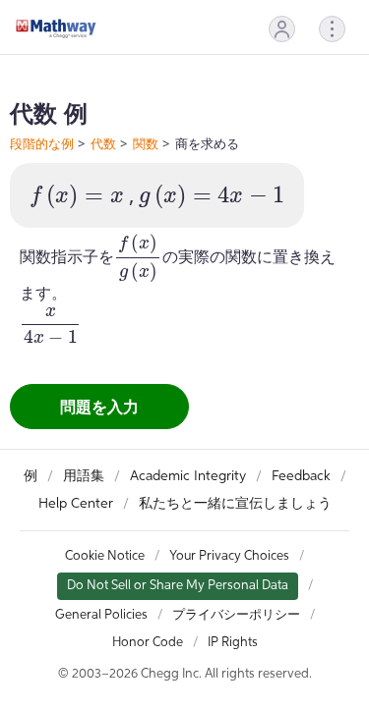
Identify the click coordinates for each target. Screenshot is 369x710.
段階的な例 (42, 143)
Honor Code (147, 642)
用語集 (83, 476)
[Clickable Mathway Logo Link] (56, 28)
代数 (103, 143)
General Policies (101, 615)
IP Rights (233, 642)
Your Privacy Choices (229, 556)
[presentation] (77, 197)
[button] (282, 29)
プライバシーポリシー (236, 615)
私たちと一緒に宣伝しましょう (235, 504)
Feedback (301, 476)
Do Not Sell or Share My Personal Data (177, 585)
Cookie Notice (105, 556)
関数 (145, 143)
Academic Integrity (188, 476)
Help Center (75, 504)
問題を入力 (99, 406)
